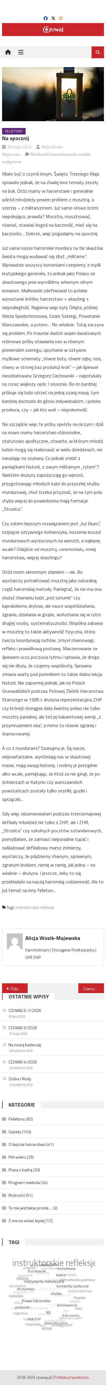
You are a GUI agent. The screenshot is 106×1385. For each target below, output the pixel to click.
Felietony (14, 131)
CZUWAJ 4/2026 (23, 1062)
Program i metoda (24, 1182)
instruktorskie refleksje (35, 907)
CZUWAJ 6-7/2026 (25, 1010)
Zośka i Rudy (20, 1079)
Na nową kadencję (25, 1045)
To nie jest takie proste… (30, 1208)
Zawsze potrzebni (93, 988)
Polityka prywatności (71, 1377)
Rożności (17, 1195)
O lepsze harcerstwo (27, 1144)
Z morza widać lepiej (27, 1220)
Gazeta (15, 1131)
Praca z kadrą (20, 1170)
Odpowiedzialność (18, 988)
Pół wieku (17, 1157)
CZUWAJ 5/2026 (23, 1027)
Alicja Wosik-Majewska (52, 938)
